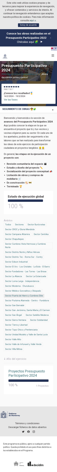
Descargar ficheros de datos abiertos (27, 427)
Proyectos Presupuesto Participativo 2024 (26, 373)
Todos (8, 224)
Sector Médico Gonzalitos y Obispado (23, 291)
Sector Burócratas (36, 224)
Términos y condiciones (27, 423)
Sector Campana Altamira (17, 234)
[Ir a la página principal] (5, 56)
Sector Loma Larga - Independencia (22, 281)
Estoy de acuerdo (28, 25)
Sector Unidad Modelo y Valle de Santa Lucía (26, 334)
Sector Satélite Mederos (37, 315)
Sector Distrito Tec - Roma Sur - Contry (24, 257)
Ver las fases (11, 99)
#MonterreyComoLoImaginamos (19, 74)
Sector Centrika (41, 234)
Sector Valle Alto (13, 339)
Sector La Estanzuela (36, 276)
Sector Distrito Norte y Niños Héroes (22, 252)
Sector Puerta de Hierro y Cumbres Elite (24, 296)
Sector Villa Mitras (13, 349)
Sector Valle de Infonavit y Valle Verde (23, 344)
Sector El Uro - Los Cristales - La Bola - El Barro (27, 266)
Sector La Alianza (13, 276)
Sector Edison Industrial (16, 262)
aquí (33, 20)
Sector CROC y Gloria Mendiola (19, 229)
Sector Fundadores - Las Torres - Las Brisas (25, 271)
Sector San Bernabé (14, 305)
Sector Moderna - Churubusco (19, 286)
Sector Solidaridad (39, 320)
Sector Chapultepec (14, 239)
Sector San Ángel (13, 315)
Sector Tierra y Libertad (16, 325)
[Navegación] (53, 55)
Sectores (19, 224)
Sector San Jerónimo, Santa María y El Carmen (27, 310)
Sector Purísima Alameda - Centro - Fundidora (27, 300)
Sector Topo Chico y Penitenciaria (21, 330)
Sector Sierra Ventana (15, 320)
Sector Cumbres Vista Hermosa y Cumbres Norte (25, 246)
